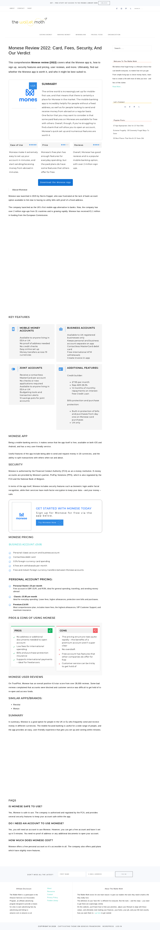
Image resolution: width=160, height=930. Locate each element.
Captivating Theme (67, 926)
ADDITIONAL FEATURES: (83, 367)
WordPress (108, 926)
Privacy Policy (52, 897)
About (49, 888)
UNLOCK (104, 3)
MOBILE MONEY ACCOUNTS (30, 329)
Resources (51, 891)
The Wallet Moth (32, 21)
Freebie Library (52, 900)
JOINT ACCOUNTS (31, 367)
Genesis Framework (91, 926)
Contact (50, 894)
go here (98, 913)
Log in (119, 926)
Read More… (117, 86)
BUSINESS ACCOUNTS (81, 327)
